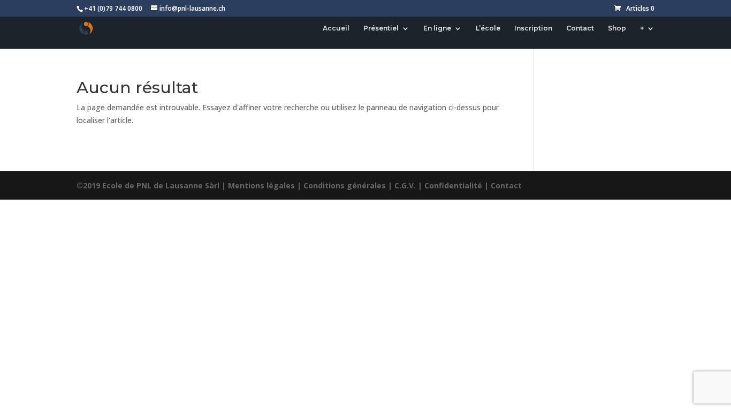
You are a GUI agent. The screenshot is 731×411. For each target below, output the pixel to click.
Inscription (533, 28)
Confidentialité (453, 185)
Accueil (336, 28)
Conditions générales (344, 185)
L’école (488, 28)
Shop (617, 28)
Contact (580, 28)
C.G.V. (405, 185)
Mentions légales (261, 185)
